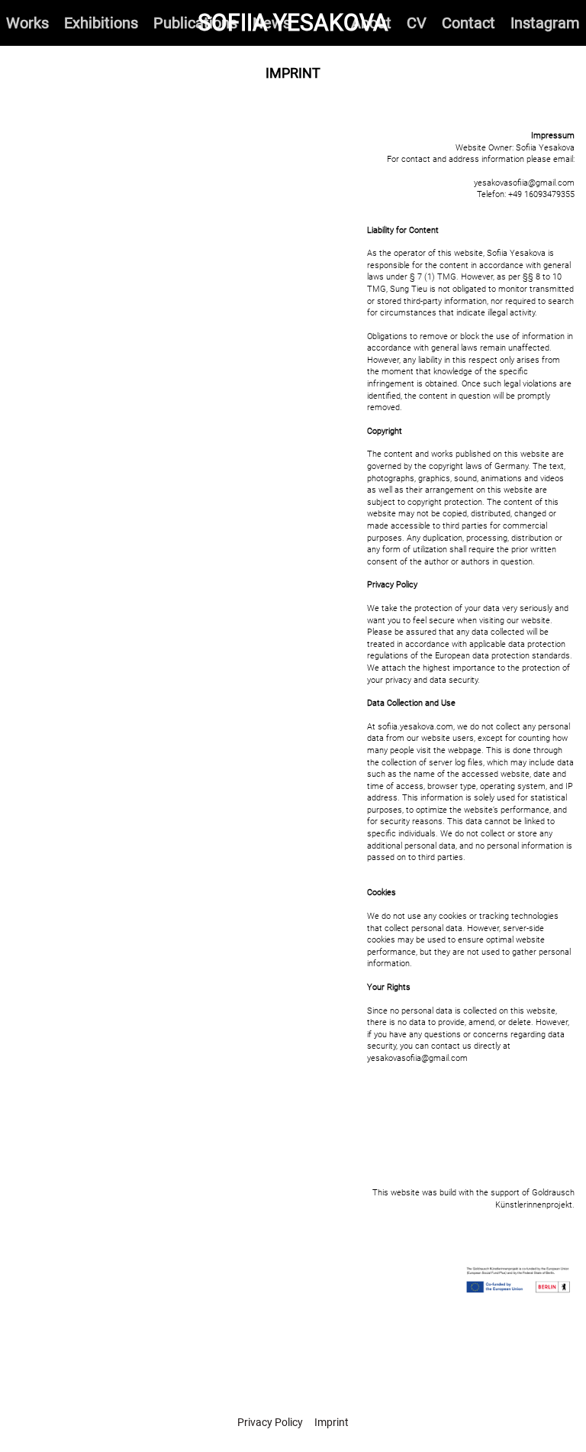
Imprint (331, 1422)
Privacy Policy (270, 1422)
